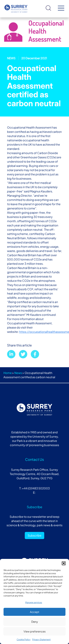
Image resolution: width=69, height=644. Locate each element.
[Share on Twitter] (23, 354)
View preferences (35, 631)
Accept (34, 612)
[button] (63, 563)
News (18, 373)
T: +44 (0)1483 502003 (34, 488)
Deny (34, 621)
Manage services (33, 602)
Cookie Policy (23, 639)
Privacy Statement (41, 639)
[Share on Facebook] (35, 354)
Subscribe (34, 535)
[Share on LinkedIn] (11, 354)
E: (34, 492)
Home (8, 373)
